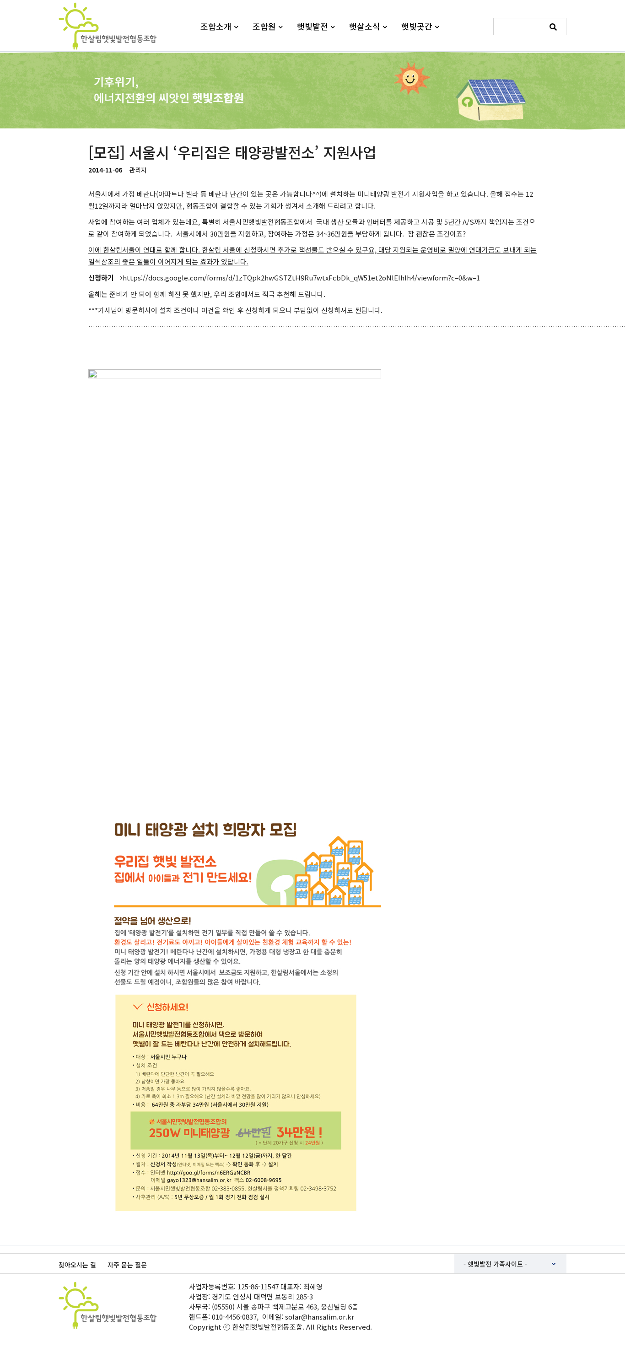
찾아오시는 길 (77, 1264)
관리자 (138, 169)
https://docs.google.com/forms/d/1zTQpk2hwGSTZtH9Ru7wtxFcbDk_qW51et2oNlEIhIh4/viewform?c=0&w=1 (301, 277)
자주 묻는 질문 (127, 1264)
